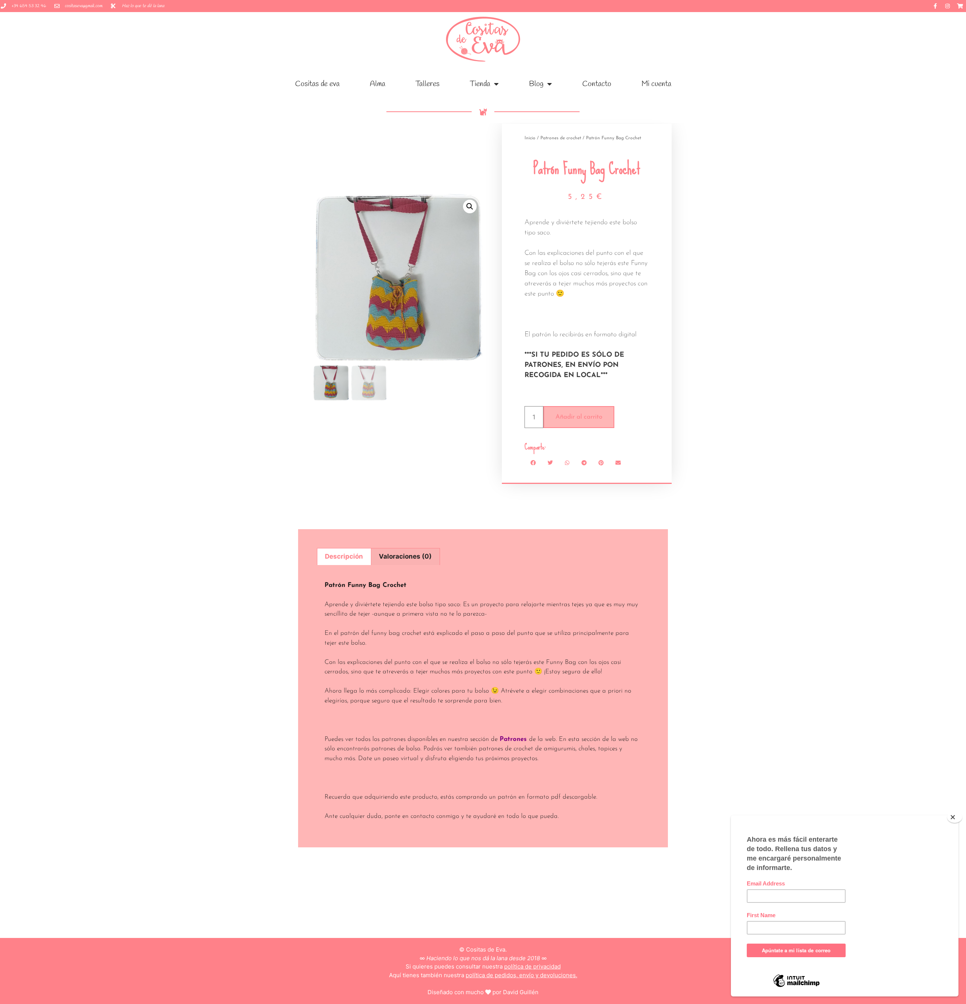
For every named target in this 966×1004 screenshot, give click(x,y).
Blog (536, 84)
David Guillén (520, 992)
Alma (377, 84)
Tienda (480, 84)
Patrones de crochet (560, 138)
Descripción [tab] (344, 556)
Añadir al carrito (578, 417)
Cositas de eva (317, 84)
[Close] (954, 817)
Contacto (596, 84)
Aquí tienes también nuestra (483, 975)
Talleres (427, 84)
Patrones (513, 739)
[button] (470, 206)
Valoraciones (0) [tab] (405, 556)
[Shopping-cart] (960, 6)
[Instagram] (947, 6)
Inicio (530, 138)
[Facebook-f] (935, 6)
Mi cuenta (656, 84)
